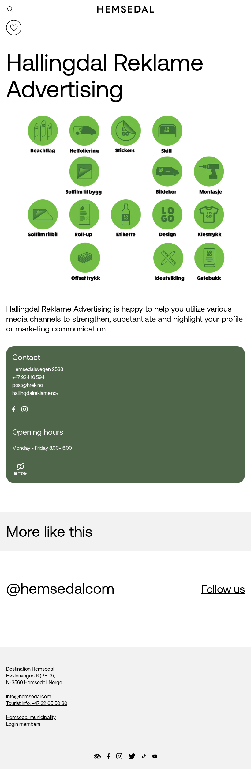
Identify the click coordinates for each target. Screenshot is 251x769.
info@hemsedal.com (28, 696)
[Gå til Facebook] (108, 756)
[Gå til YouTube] (154, 756)
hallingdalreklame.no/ (35, 393)
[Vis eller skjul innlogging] (13, 27)
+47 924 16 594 (28, 377)
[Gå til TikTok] (143, 756)
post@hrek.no (27, 385)
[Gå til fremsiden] (125, 9)
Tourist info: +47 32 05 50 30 (36, 703)
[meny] (234, 10)
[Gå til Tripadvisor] (97, 756)
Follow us (223, 589)
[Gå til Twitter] (132, 756)
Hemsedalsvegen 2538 (37, 369)
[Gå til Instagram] (119, 756)
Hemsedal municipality (31, 717)
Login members (23, 724)
